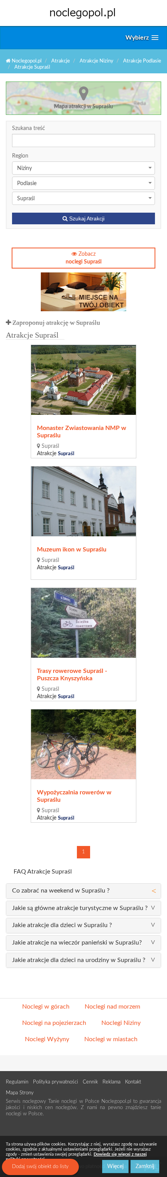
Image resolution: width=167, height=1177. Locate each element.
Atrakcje (60, 61)
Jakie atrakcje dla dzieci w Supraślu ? (62, 925)
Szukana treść (28, 128)
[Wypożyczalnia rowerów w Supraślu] (84, 744)
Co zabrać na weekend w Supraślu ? (61, 891)
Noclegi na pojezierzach (54, 1023)
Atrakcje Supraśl (32, 67)
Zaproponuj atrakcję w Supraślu (55, 322)
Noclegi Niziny (121, 1023)
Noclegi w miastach (110, 1039)
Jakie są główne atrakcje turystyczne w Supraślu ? (80, 908)
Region (20, 156)
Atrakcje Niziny (96, 61)
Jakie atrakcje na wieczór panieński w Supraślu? (77, 943)
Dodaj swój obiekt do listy (40, 1166)
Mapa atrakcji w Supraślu (83, 106)
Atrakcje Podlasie (142, 61)
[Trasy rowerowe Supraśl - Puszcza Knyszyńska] (84, 623)
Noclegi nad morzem (112, 1007)
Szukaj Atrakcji (86, 218)
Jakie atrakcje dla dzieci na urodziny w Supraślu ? (78, 960)
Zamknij (145, 1166)
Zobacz (83, 258)
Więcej (115, 1166)
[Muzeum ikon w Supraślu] (84, 501)
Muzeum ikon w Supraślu (71, 549)
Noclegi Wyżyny (47, 1039)
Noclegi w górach (46, 1007)
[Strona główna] (83, 13)
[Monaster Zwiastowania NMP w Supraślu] (84, 380)
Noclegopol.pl (26, 61)
